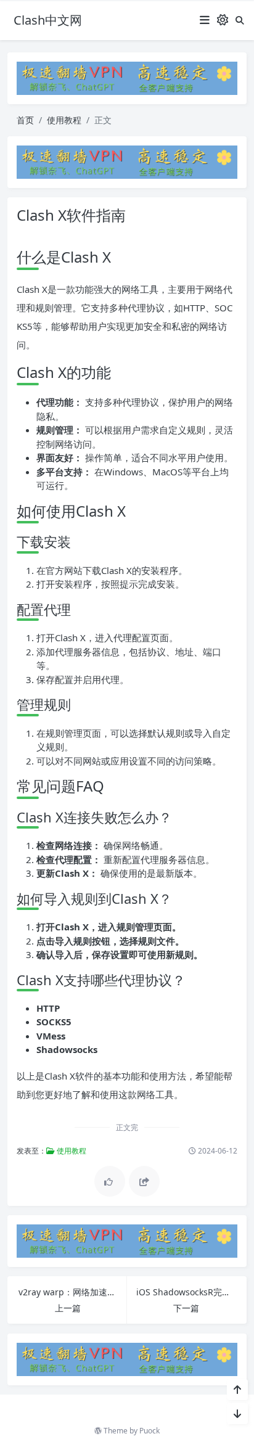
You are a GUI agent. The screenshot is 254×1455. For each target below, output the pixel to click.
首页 (25, 120)
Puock (149, 1430)
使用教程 (64, 120)
